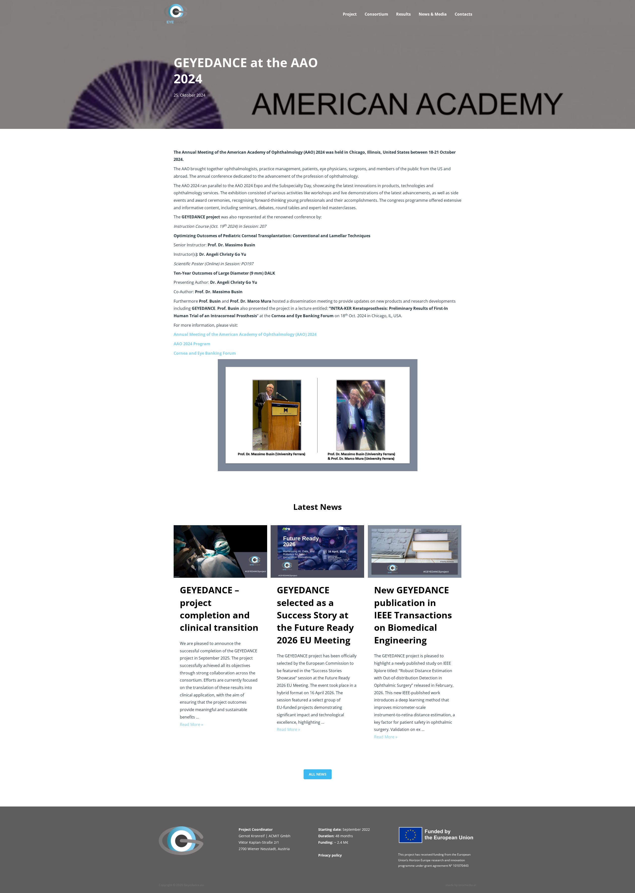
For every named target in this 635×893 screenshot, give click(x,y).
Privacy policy (330, 855)
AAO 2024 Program (192, 343)
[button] (318, 774)
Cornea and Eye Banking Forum (205, 353)
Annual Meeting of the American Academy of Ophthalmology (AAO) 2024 (245, 334)
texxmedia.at (467, 885)
